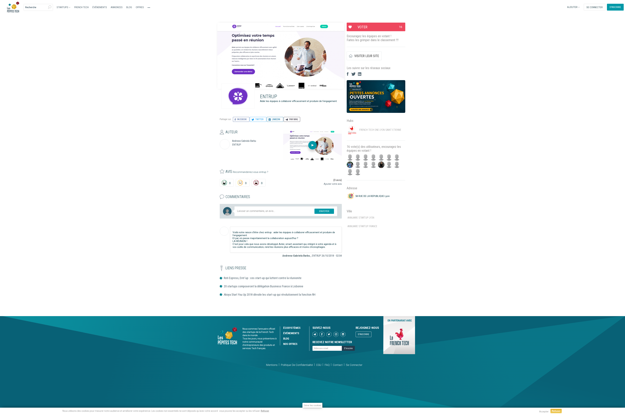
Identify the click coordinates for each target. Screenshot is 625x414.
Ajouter (572, 7)
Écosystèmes (291, 327)
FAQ (327, 365)
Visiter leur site (366, 56)
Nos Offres (290, 344)
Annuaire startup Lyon (360, 217)
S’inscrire (615, 7)
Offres (140, 7)
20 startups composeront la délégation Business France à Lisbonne (263, 286)
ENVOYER (324, 211)
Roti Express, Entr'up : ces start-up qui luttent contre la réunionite (262, 278)
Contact (338, 365)
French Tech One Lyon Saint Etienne (380, 129)
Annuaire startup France (362, 226)
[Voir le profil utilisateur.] (224, 231)
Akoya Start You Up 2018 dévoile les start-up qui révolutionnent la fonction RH (269, 294)
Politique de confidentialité (297, 365)
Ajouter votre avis (333, 184)
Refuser (265, 411)
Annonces (117, 7)
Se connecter (594, 7)
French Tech (81, 7)
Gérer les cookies (312, 405)
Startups (63, 7)
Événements (99, 7)
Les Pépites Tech (13, 7)
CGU (318, 365)
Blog (129, 7)
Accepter (544, 411)
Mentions (272, 365)
